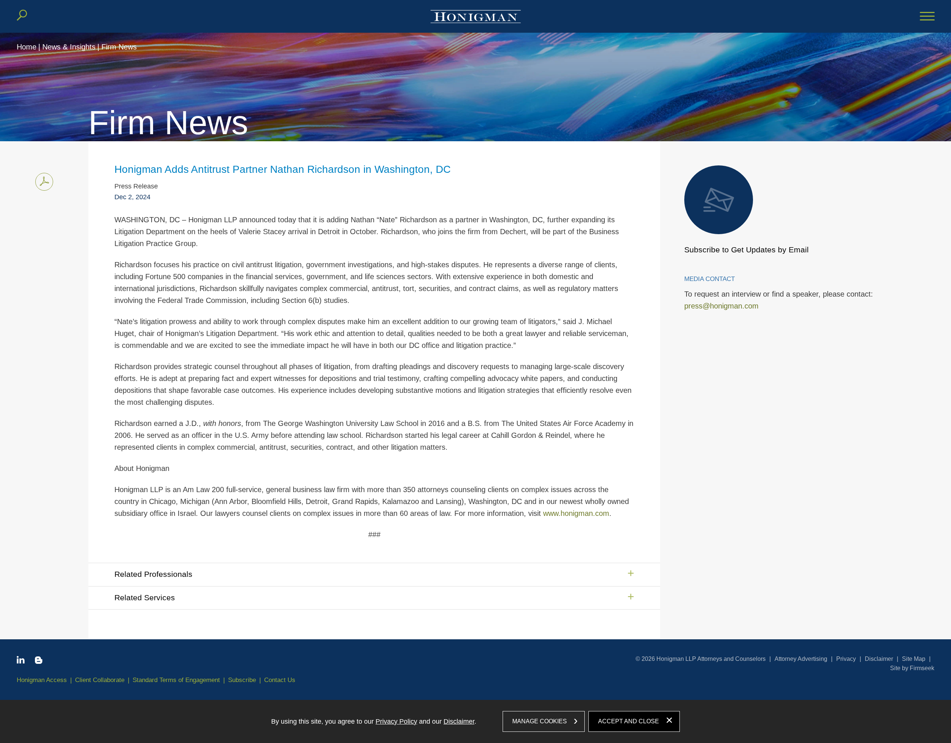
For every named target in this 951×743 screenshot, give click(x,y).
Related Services (144, 597)
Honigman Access (42, 680)
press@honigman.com (721, 306)
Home (26, 47)
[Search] (22, 15)
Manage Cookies (539, 721)
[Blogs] (38, 661)
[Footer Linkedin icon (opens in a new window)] (21, 661)
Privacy (846, 659)
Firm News (119, 47)
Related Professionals (153, 574)
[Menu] (927, 16)
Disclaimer (879, 659)
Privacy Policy (396, 721)
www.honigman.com (576, 513)
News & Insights (68, 47)
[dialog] (475, 721)
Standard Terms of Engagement (176, 680)
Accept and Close (628, 721)
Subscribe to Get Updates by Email (746, 249)
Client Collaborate (99, 680)
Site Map (913, 659)
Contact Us (279, 680)
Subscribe (242, 680)
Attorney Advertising (801, 659)
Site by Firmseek (912, 668)
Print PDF (44, 182)
